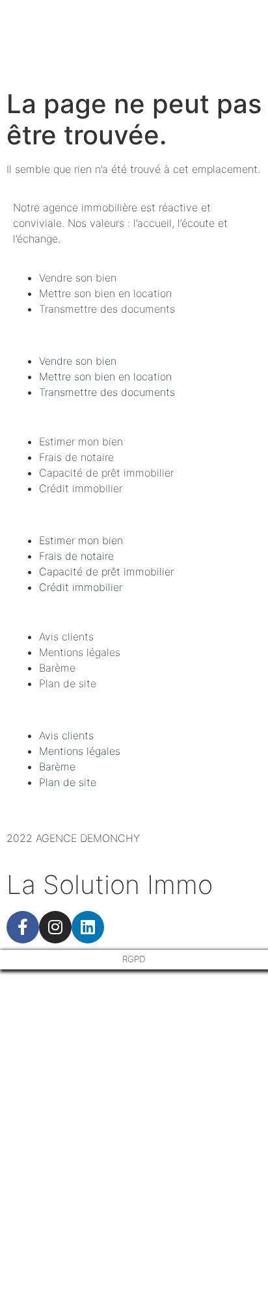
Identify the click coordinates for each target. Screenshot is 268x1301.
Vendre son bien (77, 277)
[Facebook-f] (23, 927)
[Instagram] (55, 927)
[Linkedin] (88, 927)
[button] (134, 335)
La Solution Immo (110, 884)
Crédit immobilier (80, 488)
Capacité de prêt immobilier (106, 472)
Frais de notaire (76, 457)
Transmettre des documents (107, 308)
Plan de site (67, 683)
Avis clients (66, 636)
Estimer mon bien (81, 441)
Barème (57, 667)
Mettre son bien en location (105, 293)
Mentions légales (79, 652)
